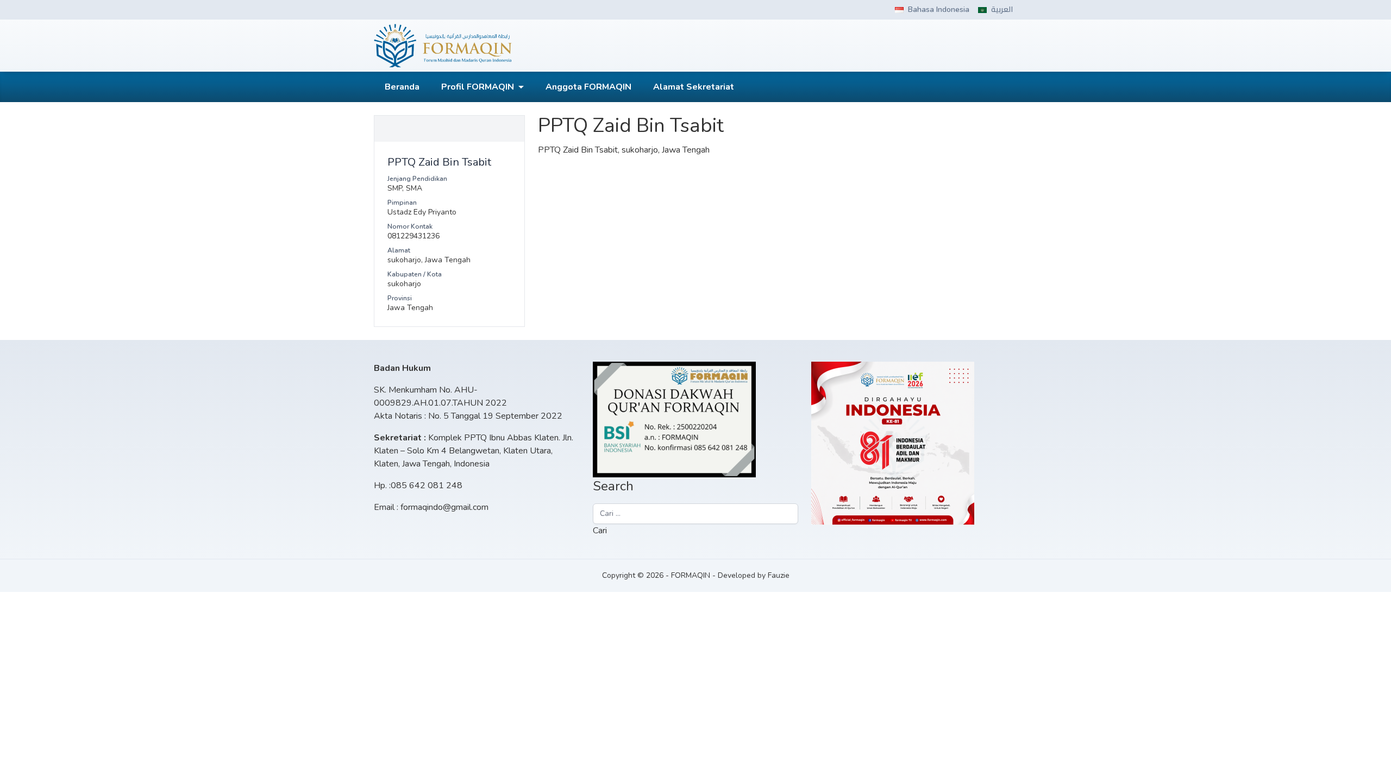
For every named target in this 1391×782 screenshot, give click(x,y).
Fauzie (779, 575)
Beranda (402, 87)
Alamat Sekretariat (693, 87)
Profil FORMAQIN (477, 87)
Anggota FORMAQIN (588, 87)
